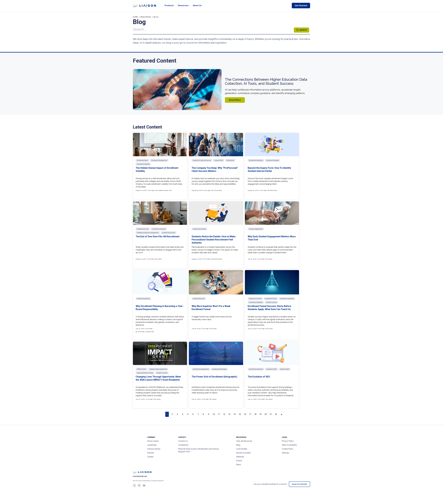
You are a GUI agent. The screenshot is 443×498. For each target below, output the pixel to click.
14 (234, 414)
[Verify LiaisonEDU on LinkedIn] (144, 485)
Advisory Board (153, 449)
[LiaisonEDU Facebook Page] (139, 485)
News (238, 464)
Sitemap (285, 453)
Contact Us (183, 441)
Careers (150, 457)
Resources (183, 5)
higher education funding (145, 373)
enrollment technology (219, 369)
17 (250, 414)
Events (239, 461)
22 (276, 414)
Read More (235, 100)
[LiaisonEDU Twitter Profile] (134, 485)
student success (271, 302)
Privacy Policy (288, 441)
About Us (197, 5)
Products (169, 5)
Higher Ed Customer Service (202, 160)
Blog (238, 445)
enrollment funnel (142, 229)
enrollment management (201, 369)
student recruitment (168, 232)
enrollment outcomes (158, 229)
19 (260, 414)
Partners (150, 453)
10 (214, 414)
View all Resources (244, 441)
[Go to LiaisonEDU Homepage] (144, 5)
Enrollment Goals (142, 160)
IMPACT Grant (141, 369)
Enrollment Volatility (143, 164)
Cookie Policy (287, 449)
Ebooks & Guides (243, 453)
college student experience (158, 369)
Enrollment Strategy (272, 160)
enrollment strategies (255, 302)
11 (219, 414)
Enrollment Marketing (256, 160)
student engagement (255, 229)
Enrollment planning (143, 298)
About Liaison (153, 441)
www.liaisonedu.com (140, 476)
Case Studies (241, 449)
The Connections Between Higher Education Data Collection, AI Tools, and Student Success (266, 81)
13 (229, 414)
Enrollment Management (159, 160)
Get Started (301, 5)
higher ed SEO (284, 369)
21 (271, 414)
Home (135, 17)
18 (255, 414)
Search (303, 30)
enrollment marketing (287, 298)
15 (240, 414)
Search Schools (299, 484)
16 (245, 414)
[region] (221, 218)
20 (266, 414)
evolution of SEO (271, 369)
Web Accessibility (289, 445)
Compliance (183, 445)
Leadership (152, 445)
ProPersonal (230, 160)
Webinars (240, 457)
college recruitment (255, 298)
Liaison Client (218, 160)
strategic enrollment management (147, 232)
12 (224, 414)
